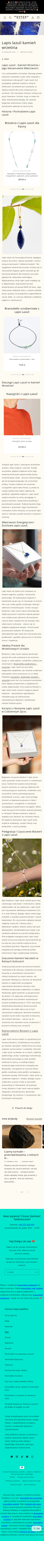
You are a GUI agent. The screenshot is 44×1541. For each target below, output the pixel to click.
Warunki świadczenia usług (31, 1481)
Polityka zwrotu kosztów (25, 1477)
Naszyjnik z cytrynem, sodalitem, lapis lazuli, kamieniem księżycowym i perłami (22, 175)
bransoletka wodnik (11, 1504)
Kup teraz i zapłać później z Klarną (19, 1381)
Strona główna (11, 1315)
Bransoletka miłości (35, 1525)
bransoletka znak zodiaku (32, 1288)
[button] (5, 17)
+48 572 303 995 (26, 1224)
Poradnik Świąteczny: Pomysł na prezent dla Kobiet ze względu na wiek (21, 1405)
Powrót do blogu (23, 1108)
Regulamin (9, 1343)
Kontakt (8, 1348)
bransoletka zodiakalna (27, 1285)
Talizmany (9, 1365)
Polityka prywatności (13, 1481)
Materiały (9, 1326)
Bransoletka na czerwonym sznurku (19, 1354)
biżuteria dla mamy (33, 1504)
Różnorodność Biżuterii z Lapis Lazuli (20, 1032)
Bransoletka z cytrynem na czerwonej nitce (20, 1396)
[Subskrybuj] (36, 1272)
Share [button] (6, 59)
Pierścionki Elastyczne (14, 1359)
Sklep (7, 1321)
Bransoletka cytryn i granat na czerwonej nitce (21, 1388)
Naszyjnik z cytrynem (22, 441)
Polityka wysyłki (16, 1484)
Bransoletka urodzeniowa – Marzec (22, 359)
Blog (6, 1332)
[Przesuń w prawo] (27, 1192)
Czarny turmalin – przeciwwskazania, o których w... (21, 1155)
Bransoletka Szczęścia (14, 1376)
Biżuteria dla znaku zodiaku (16, 1370)
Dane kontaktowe (30, 1484)
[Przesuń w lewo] (16, 1192)
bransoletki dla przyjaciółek (31, 1498)
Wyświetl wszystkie (34, 1119)
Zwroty (8, 1337)
